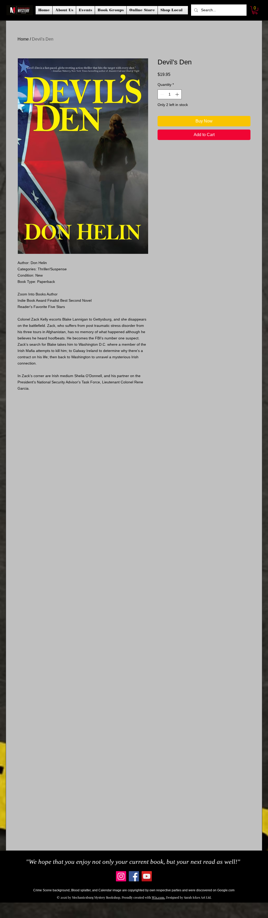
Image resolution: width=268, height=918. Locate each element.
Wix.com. (158, 897)
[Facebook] (134, 876)
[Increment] (177, 94)
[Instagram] (121, 876)
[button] (85, 10)
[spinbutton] (169, 94)
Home (23, 39)
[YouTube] (147, 876)
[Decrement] (161, 94)
